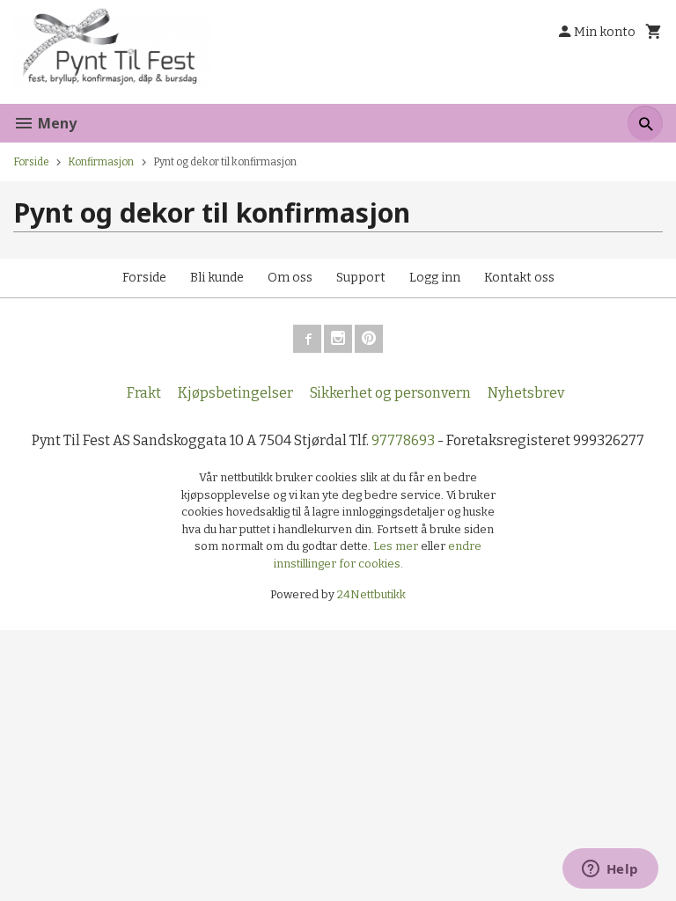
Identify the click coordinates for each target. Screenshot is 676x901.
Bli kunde (217, 277)
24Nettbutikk (371, 594)
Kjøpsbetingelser (235, 393)
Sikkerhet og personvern (390, 393)
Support (361, 277)
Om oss (290, 277)
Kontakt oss (519, 277)
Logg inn (434, 277)
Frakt (144, 393)
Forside (31, 162)
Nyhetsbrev (526, 393)
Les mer (397, 546)
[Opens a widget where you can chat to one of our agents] (610, 870)
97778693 (403, 440)
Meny (55, 123)
